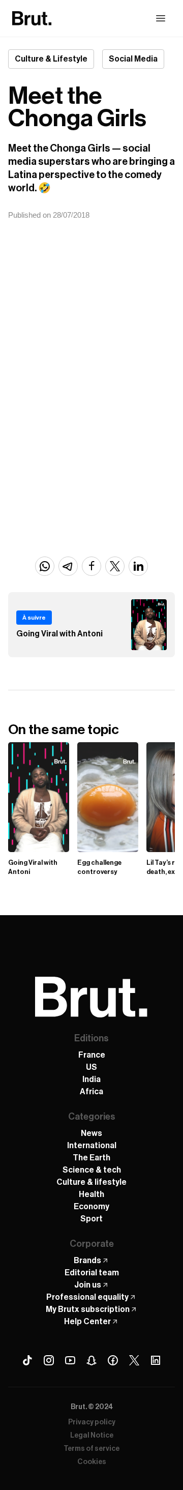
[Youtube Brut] (70, 1360)
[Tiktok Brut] (27, 1360)
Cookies (91, 1462)
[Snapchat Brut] (91, 1360)
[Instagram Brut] (49, 1360)
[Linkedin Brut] (155, 1360)
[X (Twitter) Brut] (134, 1360)
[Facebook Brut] (113, 1360)
